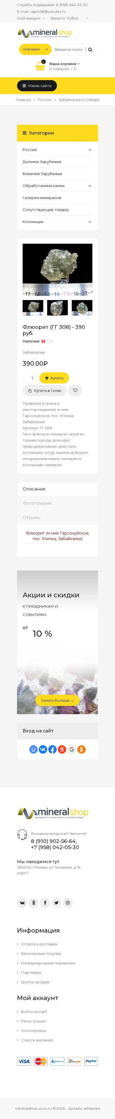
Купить (56, 378)
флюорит (61, 440)
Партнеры (30, 972)
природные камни (40, 446)
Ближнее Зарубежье (42, 173)
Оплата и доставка (38, 944)
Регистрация (33, 1021)
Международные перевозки (47, 963)
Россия (30, 149)
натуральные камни (41, 458)
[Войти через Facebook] (52, 749)
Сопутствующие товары (46, 209)
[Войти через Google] (71, 749)
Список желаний (36, 1040)
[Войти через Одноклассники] (81, 749)
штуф (49, 452)
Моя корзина (33, 1030)
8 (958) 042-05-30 (72, 5)
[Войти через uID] (33, 749)
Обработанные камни (43, 185)
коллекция (33, 452)
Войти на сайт (33, 1011)
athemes (92, 1108)
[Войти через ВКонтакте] (43, 749)
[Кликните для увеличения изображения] (57, 270)
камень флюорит (72, 452)
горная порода (37, 440)
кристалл (67, 446)
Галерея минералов (42, 197)
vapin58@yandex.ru (48, 11)
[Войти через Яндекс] (62, 749)
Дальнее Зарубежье (42, 161)
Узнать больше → (57, 700)
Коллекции (33, 221)
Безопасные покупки (40, 953)
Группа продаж (34, 982)
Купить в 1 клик (47, 390)
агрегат (76, 434)
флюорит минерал (50, 434)
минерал (53, 465)
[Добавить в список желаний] (75, 390)
